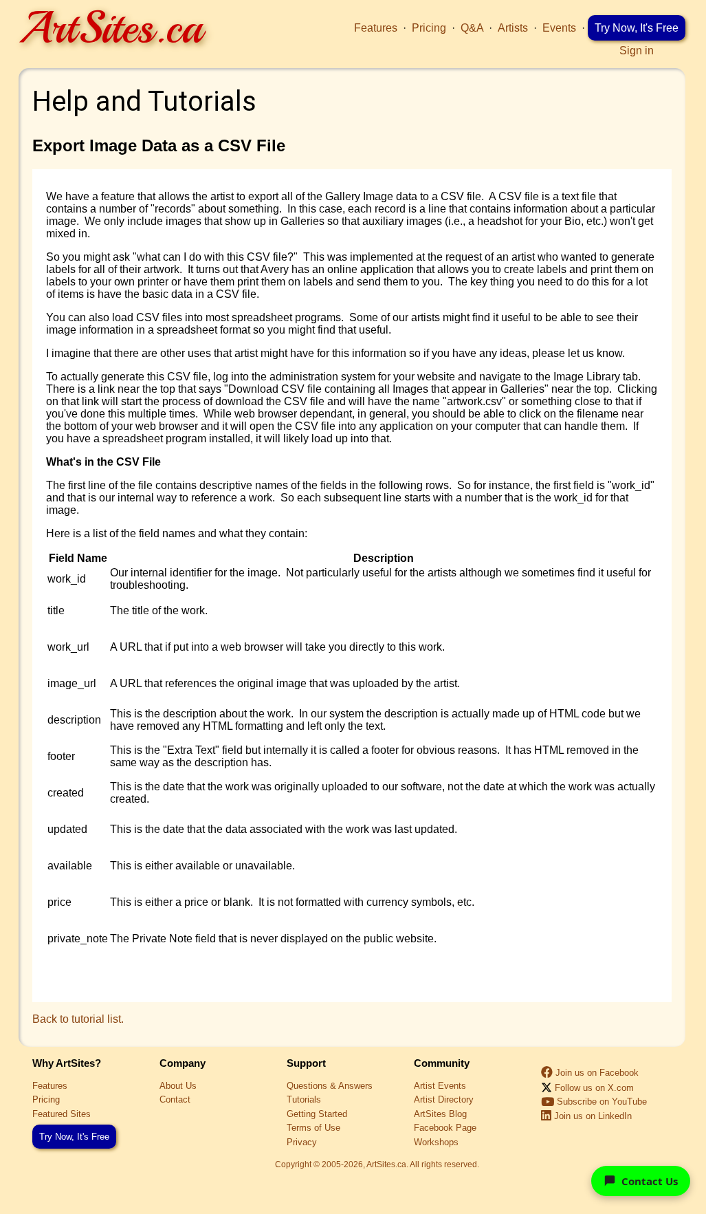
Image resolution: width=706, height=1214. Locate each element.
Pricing (429, 28)
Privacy (302, 1142)
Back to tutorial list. (78, 1019)
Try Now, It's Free (637, 28)
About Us (178, 1086)
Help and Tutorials (144, 101)
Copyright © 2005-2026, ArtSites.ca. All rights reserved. (377, 1164)
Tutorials (304, 1099)
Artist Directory (444, 1099)
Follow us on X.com (593, 1088)
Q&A (472, 28)
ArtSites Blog (440, 1114)
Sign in (636, 50)
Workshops (436, 1142)
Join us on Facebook (597, 1072)
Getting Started (317, 1114)
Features (375, 28)
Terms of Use (313, 1128)
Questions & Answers (330, 1086)
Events (559, 28)
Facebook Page (445, 1128)
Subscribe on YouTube (602, 1101)
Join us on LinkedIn (593, 1116)
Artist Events (440, 1086)
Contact (174, 1099)
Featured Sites (61, 1114)
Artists (513, 28)
